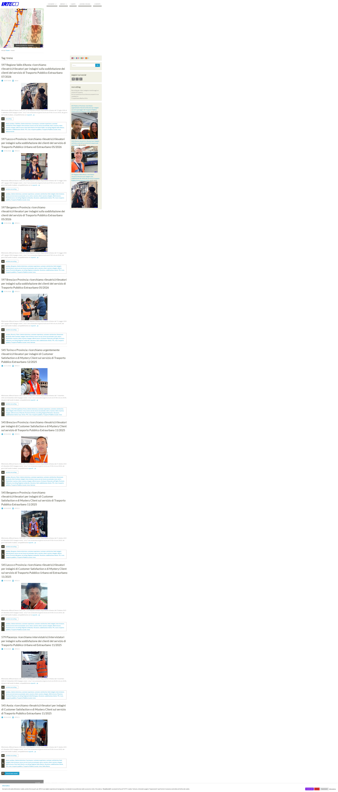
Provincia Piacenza (11, 696)
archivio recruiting (11, 189)
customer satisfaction (41, 194)
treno (59, 129)
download (54, 782)
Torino (23, 414)
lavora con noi (85, 4)
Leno (55, 336)
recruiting (9, 119)
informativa (332, 789)
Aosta (7, 123)
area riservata (46, 782)
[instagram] (77, 79)
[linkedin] (81, 79)
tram (29, 129)
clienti (73, 4)
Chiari (17, 334)
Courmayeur (35, 123)
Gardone (17, 336)
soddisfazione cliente (18, 129)
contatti (97, 4)
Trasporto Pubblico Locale (49, 129)
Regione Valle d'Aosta (58, 127)
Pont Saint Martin (30, 127)
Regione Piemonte (47, 413)
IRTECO (17, 151)
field (14, 125)
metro (51, 125)
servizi (62, 4)
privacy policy (63, 782)
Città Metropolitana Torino (19, 409)
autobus (12, 123)
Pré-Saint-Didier (40, 127)
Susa (19, 414)
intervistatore (25, 125)
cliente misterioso (26, 123)
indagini (18, 125)
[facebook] (73, 79)
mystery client (58, 125)
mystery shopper (10, 127)
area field (37, 782)
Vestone (32, 342)
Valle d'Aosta (46, 766)
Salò (37, 340)
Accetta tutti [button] (309, 789)
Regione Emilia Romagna (31, 696)
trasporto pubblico (36, 129)
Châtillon (17, 123)
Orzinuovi (43, 338)
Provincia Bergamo (15, 270)
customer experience (45, 123)
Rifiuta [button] (317, 789)
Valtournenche (10, 131)
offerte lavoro (20, 127)
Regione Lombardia (27, 198)
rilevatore (9, 129)
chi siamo (51, 4)
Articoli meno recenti (12, 773)
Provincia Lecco (10, 198)
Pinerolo (21, 413)
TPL (26, 129)
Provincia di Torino (30, 413)
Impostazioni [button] (324, 789)
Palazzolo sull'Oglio (52, 338)
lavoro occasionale (44, 125)
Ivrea (24, 411)
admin (16, 80)
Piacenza (59, 694)
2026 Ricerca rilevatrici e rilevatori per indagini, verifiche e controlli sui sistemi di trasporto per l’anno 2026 (85, 143)
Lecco (27, 196)
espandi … (30, 115)
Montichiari (9, 338)
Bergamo (13, 266)
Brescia (13, 334)
